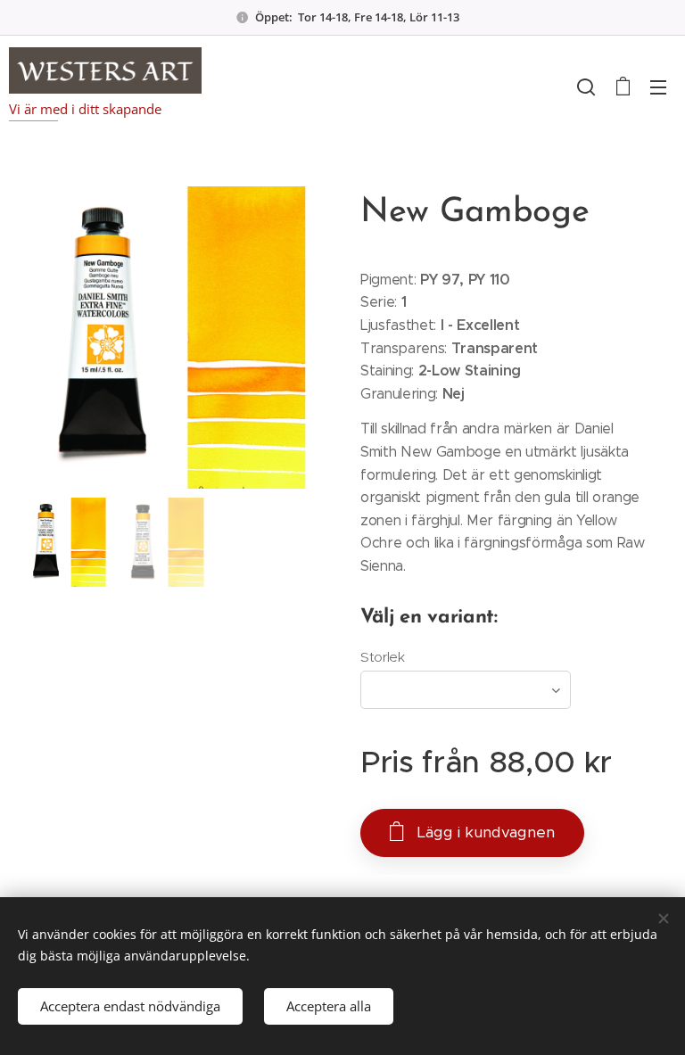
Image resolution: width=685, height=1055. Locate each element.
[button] (586, 86)
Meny (658, 86)
